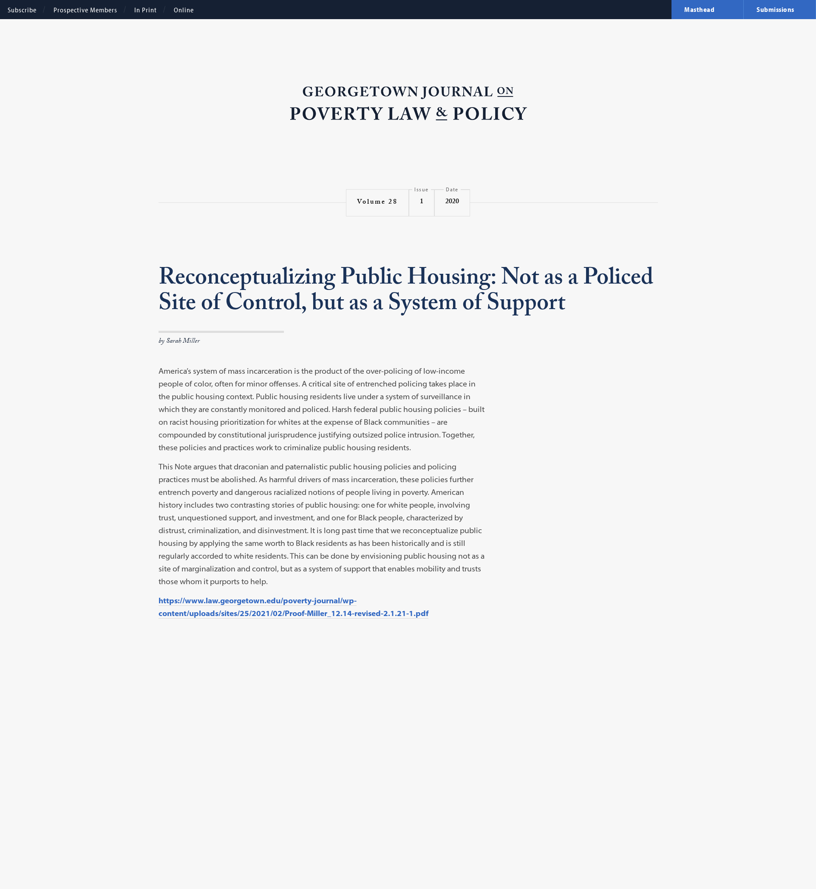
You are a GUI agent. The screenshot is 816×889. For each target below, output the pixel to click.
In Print (145, 10)
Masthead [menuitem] (699, 9)
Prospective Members (85, 10)
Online (184, 10)
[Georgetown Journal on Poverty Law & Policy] (408, 104)
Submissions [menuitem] (775, 9)
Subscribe (22, 10)
